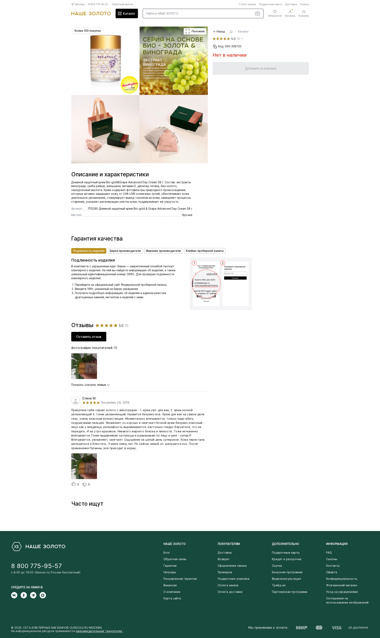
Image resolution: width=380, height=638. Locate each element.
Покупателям (229, 543)
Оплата (304, 4)
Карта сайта (172, 598)
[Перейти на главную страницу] (91, 13)
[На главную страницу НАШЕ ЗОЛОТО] (38, 546)
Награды (169, 572)
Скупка (277, 565)
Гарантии (170, 565)
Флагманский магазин (341, 585)
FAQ (329, 552)
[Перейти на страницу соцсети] (16, 595)
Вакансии (170, 585)
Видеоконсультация (286, 578)
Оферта (331, 572)
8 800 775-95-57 (98, 4)
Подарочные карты (286, 552)
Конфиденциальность (341, 578)
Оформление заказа (232, 565)
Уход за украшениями (342, 591)
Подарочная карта (270, 4)
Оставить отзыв (88, 337)
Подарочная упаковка (233, 578)
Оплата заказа (228, 585)
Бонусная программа (287, 572)
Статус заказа (247, 4)
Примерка (225, 572)
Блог (166, 552)
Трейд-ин (279, 585)
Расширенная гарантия (180, 578)
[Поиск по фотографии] (257, 13)
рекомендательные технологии (99, 631)
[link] (231, 31)
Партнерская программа (290, 591)
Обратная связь (175, 559)
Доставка (291, 4)
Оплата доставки (230, 591)
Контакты (333, 565)
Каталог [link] (243, 31)
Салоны (331, 559)
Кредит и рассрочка (286, 559)
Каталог (129, 13)
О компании (171, 591)
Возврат (224, 559)
